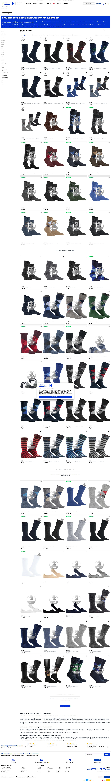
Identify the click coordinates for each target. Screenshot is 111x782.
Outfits (58, 3)
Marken (35, 3)
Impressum (22, 767)
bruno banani (40, 771)
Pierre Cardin (68, 768)
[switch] (48, 35)
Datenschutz (4, 771)
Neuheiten (41, 3)
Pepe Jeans (68, 767)
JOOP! (49, 771)
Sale (54, 3)
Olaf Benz (58, 771)
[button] (46, 35)
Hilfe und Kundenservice (6, 767)
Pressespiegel (23, 771)
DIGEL (48, 767)
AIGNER (39, 768)
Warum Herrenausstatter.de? (6, 768)
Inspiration (48, 3)
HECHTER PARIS (50, 768)
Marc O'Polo (59, 768)
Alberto (39, 767)
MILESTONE (59, 767)
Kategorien (28, 3)
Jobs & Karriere (23, 768)
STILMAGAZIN (65, 3)
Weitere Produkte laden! (65, 706)
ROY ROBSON (68, 771)
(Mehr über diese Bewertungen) (7, 747)
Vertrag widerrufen (32, 776)
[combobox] (89, 3)
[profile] (105, 3)
